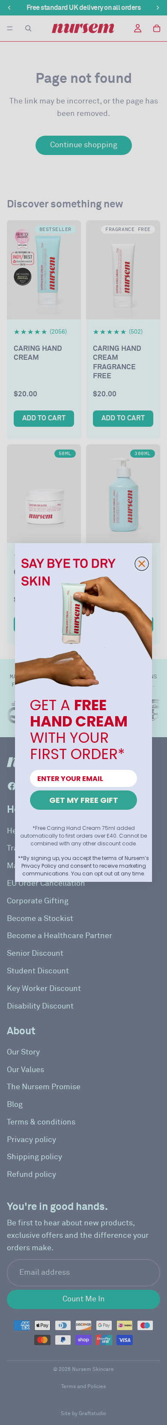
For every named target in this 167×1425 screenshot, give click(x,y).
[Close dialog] (142, 564)
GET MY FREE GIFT (83, 800)
